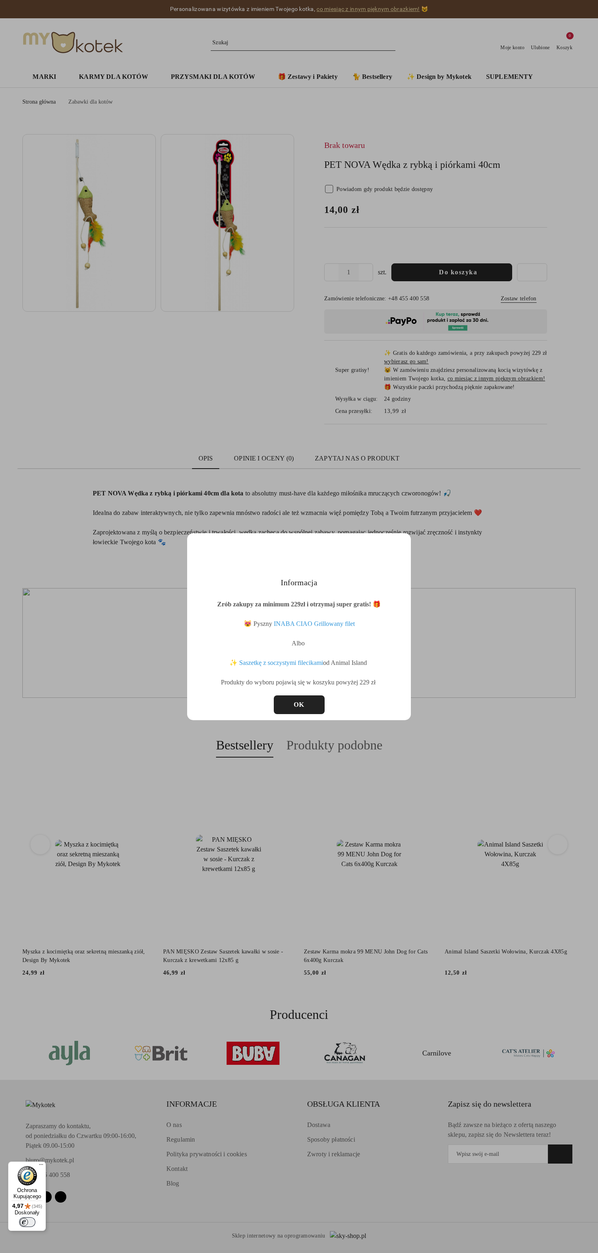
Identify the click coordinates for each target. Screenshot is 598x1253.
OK (299, 704)
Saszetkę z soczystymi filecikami (281, 662)
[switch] (27, 1222)
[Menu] (41, 1166)
